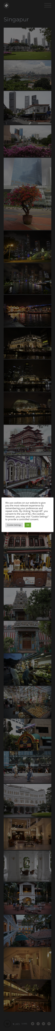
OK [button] (27, 525)
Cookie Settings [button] (14, 525)
